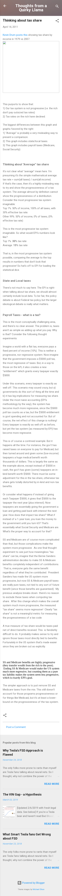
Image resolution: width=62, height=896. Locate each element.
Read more (51, 783)
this (25, 34)
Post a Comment (16, 727)
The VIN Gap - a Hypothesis (22, 794)
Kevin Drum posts (13, 34)
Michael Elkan (38, 889)
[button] (57, 21)
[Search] (57, 7)
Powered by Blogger (33, 882)
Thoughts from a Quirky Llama (31, 7)
